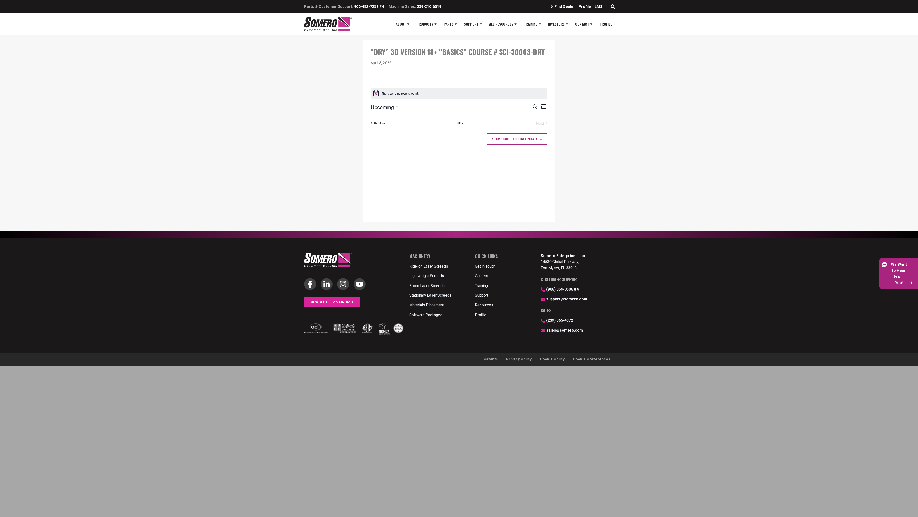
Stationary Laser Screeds (430, 295)
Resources (484, 305)
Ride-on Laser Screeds (428, 266)
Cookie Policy (552, 359)
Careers (481, 276)
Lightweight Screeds (426, 276)
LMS (598, 6)
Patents (491, 359)
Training (481, 285)
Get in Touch (485, 266)
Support (481, 295)
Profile (585, 6)
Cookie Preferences (591, 359)
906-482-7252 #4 (369, 6)
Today (459, 122)
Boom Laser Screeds (427, 285)
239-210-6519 (429, 6)
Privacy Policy (519, 359)
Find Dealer (564, 6)
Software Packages (425, 315)
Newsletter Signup (330, 302)
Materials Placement (426, 305)
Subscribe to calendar (514, 138)
